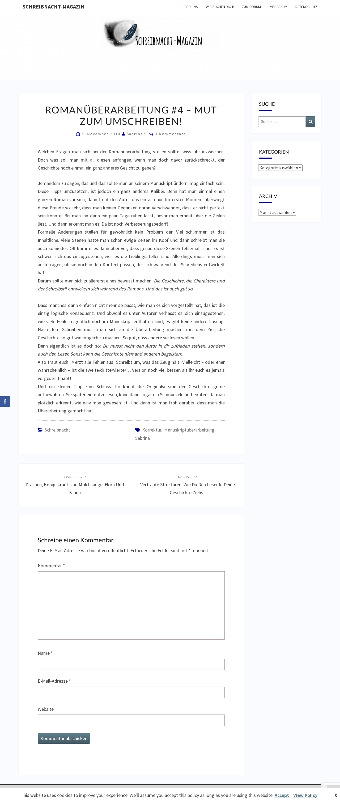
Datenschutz (306, 6)
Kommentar (51, 566)
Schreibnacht (57, 430)
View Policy (305, 795)
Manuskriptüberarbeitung (189, 430)
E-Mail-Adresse (54, 681)
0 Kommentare (170, 134)
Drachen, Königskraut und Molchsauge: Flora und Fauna (75, 485)
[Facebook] (5, 401)
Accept (282, 795)
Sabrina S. (137, 134)
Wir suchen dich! (220, 6)
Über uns (190, 6)
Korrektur (151, 430)
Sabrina (142, 438)
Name (45, 653)
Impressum (278, 6)
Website (46, 709)
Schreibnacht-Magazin (53, 6)
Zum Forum (251, 6)
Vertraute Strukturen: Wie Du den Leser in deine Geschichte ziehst (187, 485)
